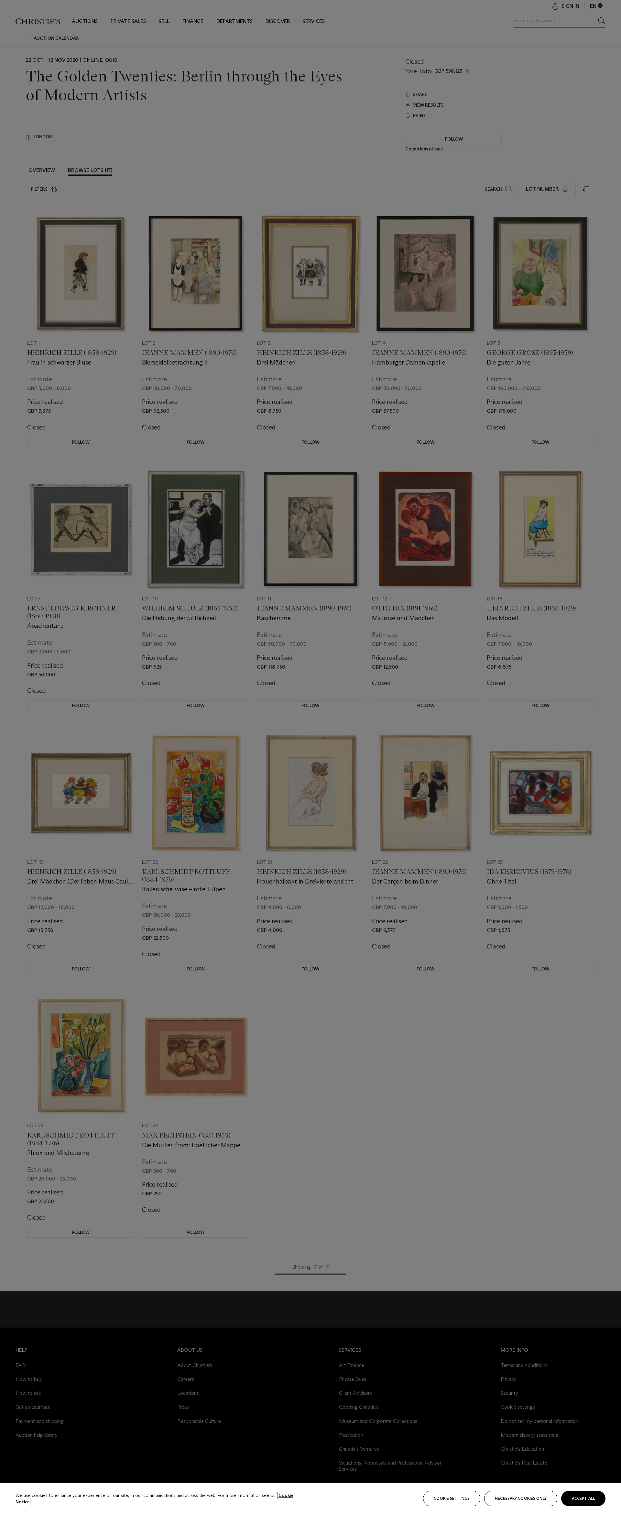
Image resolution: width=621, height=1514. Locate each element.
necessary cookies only (521, 1498)
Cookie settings (452, 1498)
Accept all (583, 1498)
